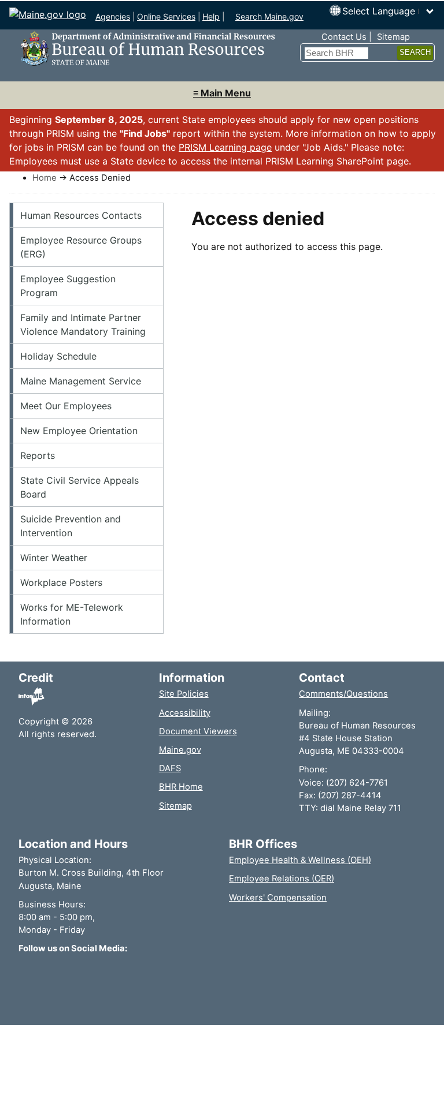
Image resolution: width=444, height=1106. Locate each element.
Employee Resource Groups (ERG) (81, 247)
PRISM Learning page (225, 147)
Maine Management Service (80, 381)
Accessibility (184, 713)
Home (44, 178)
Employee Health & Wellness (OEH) (300, 860)
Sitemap (393, 37)
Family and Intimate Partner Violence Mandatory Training (83, 324)
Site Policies (184, 694)
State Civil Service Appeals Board (79, 487)
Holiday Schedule (58, 356)
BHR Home (181, 787)
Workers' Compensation (278, 897)
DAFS (170, 768)
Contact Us (344, 37)
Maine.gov (180, 750)
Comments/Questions (343, 694)
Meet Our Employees (66, 406)
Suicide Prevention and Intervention (70, 526)
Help (211, 16)
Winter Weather (53, 557)
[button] (388, 10)
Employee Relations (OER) (281, 878)
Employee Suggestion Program (68, 285)
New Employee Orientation (79, 430)
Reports (37, 455)
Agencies (112, 16)
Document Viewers (198, 731)
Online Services (166, 16)
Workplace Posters (61, 582)
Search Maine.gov (269, 16)
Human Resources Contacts (81, 215)
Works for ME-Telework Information (71, 614)
